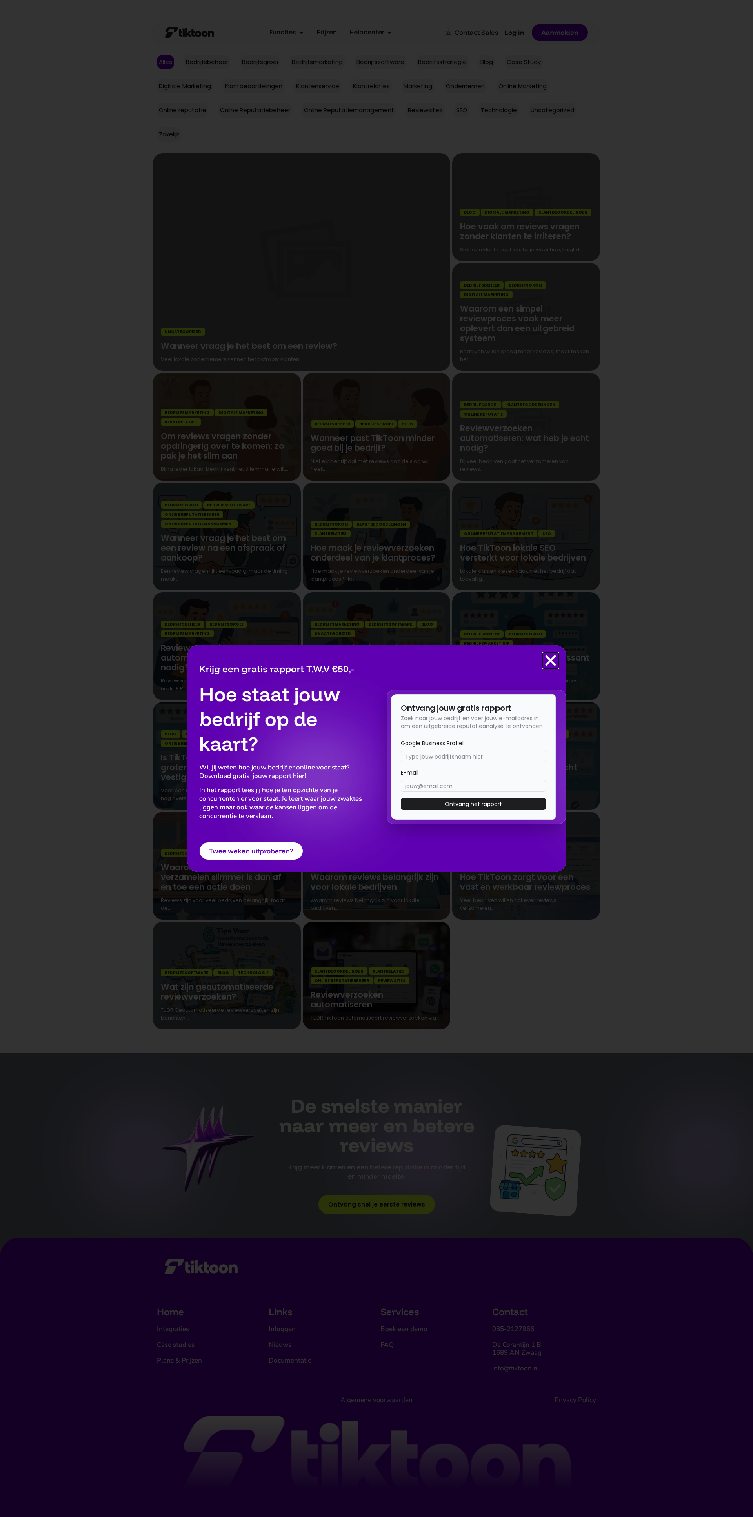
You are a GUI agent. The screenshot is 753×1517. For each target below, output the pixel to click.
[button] (550, 660)
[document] (376, 758)
